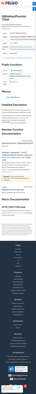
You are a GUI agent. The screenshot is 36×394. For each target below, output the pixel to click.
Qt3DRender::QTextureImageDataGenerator (22, 49)
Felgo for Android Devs (18, 312)
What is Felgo (18, 252)
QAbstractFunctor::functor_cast (16, 213)
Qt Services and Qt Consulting (18, 343)
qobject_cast (5, 169)
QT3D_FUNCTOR (11, 97)
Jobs (18, 263)
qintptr (4, 187)
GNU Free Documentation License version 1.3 (16, 229)
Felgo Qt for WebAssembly (18, 290)
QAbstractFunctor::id (21, 118)
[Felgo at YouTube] (25, 386)
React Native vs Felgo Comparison (18, 359)
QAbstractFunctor (7, 172)
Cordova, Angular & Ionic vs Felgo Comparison (18, 362)
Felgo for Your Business (18, 303)
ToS (18, 260)
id (10, 82)
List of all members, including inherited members (18, 58)
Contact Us (18, 266)
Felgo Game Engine (18, 282)
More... (9, 29)
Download (18, 249)
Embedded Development (18, 340)
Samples (18, 327)
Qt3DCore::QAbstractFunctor (13, 157)
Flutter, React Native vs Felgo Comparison (18, 356)
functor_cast (13, 74)
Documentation (18, 325)
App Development (18, 338)
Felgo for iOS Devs (18, 315)
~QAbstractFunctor (16, 70)
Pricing (18, 255)
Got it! (18, 387)
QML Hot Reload (18, 285)
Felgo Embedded (18, 279)
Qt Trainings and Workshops (18, 346)
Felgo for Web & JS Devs (18, 309)
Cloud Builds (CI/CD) (18, 287)
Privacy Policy (18, 257)
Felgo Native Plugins (18, 293)
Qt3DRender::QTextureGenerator (19, 47)
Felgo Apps (18, 276)
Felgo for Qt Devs (18, 306)
